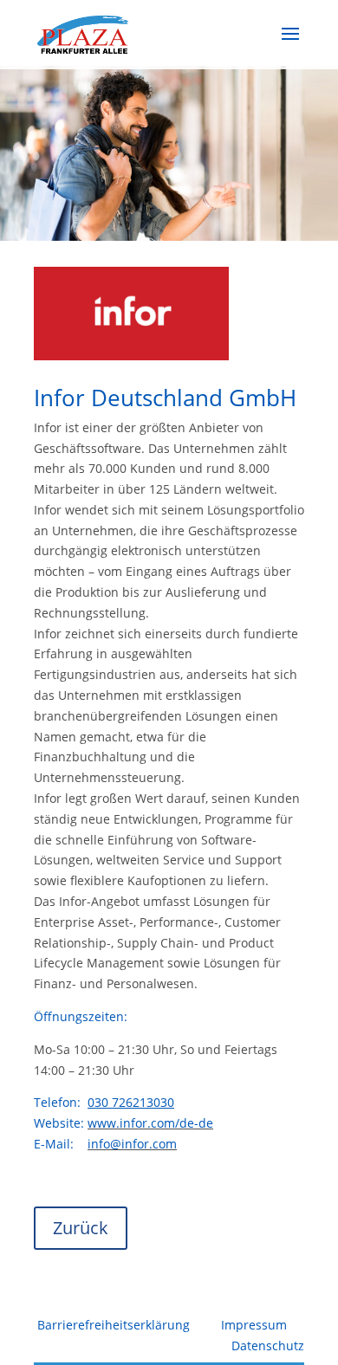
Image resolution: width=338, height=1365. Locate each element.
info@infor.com (132, 1143)
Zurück (80, 1227)
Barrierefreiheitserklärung (113, 1324)
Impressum (254, 1324)
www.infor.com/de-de (150, 1123)
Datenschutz (267, 1345)
